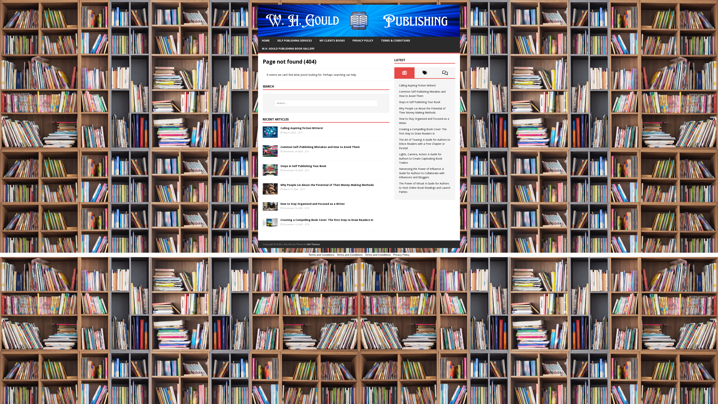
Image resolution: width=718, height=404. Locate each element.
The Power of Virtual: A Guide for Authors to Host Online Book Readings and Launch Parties (424, 188)
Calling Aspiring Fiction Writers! (301, 128)
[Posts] (404, 72)
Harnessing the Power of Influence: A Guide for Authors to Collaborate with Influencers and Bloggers (421, 173)
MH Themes (313, 244)
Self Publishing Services (294, 40)
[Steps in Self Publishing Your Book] (270, 173)
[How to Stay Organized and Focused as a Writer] (270, 208)
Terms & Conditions (395, 40)
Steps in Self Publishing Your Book (303, 166)
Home (266, 40)
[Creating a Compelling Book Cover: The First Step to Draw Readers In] (270, 225)
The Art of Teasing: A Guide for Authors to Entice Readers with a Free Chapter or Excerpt (424, 144)
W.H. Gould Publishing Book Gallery (288, 48)
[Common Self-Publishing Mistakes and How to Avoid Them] (270, 154)
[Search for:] (326, 103)
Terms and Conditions (321, 254)
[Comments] (445, 72)
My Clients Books (332, 40)
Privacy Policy (362, 40)
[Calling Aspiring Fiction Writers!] (270, 135)
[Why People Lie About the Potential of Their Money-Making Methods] (270, 192)
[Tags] (425, 72)
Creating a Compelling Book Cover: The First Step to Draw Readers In (326, 220)
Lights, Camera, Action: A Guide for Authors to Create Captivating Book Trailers (420, 158)
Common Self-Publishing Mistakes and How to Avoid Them (320, 147)
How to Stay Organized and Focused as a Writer (312, 204)
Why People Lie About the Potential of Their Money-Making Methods (327, 185)
